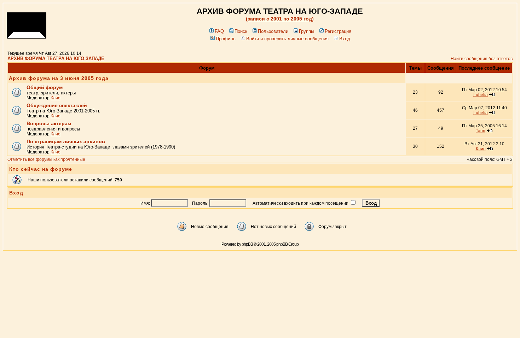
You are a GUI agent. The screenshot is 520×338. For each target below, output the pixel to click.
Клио (55, 97)
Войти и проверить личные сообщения (287, 38)
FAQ (219, 31)
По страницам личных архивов (66, 141)
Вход (344, 38)
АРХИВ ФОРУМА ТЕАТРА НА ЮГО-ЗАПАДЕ (55, 58)
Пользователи (273, 31)
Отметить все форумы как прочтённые (46, 159)
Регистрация (338, 31)
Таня (480, 130)
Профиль (226, 38)
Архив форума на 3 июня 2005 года (59, 78)
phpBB (247, 244)
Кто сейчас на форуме (40, 169)
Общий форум (45, 87)
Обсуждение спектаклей (57, 105)
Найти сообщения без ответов (482, 58)
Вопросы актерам (49, 123)
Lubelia (480, 94)
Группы (306, 31)
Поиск (241, 31)
